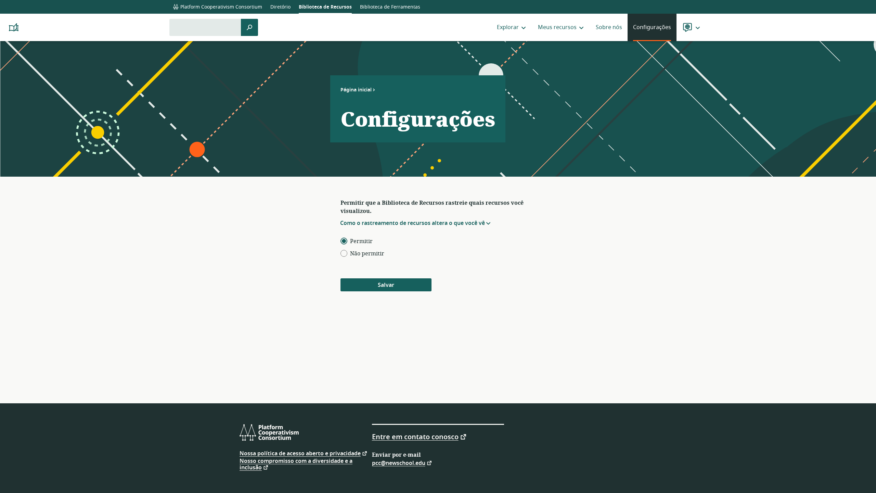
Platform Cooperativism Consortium (220, 7)
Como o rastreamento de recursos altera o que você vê (412, 223)
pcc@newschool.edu (398, 462)
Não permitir (367, 254)
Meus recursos (557, 27)
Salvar (386, 285)
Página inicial (356, 89)
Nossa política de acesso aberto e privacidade (300, 453)
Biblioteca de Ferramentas (390, 7)
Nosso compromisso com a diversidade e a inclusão (296, 464)
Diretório (280, 7)
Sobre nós (609, 27)
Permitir (361, 241)
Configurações (652, 27)
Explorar (508, 27)
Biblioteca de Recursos (325, 7)
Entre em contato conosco (415, 436)
